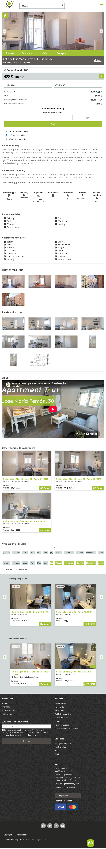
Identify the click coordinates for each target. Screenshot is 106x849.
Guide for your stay (63, 714)
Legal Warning (33, 730)
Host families (60, 747)
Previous (4, 31)
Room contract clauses (64, 725)
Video (45, 53)
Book (53, 124)
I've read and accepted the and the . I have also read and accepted (25, 732)
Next (101, 31)
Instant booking (61, 717)
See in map (28, 53)
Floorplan (61, 53)
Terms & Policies (27, 839)
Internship (6, 707)
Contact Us (59, 721)
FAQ (57, 750)
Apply (87, 117)
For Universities (8, 710)
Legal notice (41, 839)
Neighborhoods (8, 714)
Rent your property (63, 743)
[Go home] (9, 4)
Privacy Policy (7, 732)
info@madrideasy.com (69, 784)
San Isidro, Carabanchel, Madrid (16, 62)
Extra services (60, 710)
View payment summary (53, 108)
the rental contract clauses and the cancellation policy (25, 733)
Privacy (15, 839)
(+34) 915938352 (69, 787)
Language (62, 795)
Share (98, 60)
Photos (10, 53)
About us (5, 703)
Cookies (7, 839)
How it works (60, 703)
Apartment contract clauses (66, 728)
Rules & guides (61, 707)
